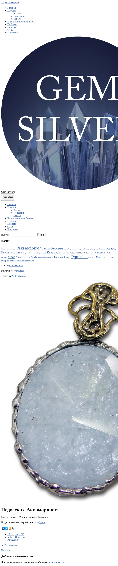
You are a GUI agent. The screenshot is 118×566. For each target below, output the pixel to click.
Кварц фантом (56, 252)
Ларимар (89, 253)
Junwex (4, 249)
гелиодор (13, 260)
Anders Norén (18, 276)
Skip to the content (10, 2)
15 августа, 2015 (15, 534)
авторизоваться (56, 562)
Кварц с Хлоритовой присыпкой (34, 253)
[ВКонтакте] (3, 528)
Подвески (19, 16)
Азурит (14, 249)
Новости (11, 27)
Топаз (67, 257)
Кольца (17, 13)
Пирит (19, 257)
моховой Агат (28, 260)
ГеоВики (12, 24)
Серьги (17, 18)
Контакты (12, 32)
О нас (10, 30)
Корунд (71, 252)
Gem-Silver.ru (16, 265)
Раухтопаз (26, 257)
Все (12, 537)
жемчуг (20, 260)
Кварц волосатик (11, 252)
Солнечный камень (46, 257)
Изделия (11, 10)
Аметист (44, 248)
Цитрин (5, 260)
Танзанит (58, 257)
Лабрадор (80, 252)
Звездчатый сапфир (98, 249)
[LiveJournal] (13, 528)
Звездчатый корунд (84, 249)
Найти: (5, 234)
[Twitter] (6, 528)
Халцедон (91, 257)
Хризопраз (110, 257)
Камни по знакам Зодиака (21, 21)
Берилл (57, 248)
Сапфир (35, 257)
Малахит (4, 257)
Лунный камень (101, 252)
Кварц (111, 248)
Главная (11, 7)
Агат (9, 249)
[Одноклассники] (10, 528)
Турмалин (79, 256)
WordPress (19, 270)
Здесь (42, 522)
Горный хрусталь (69, 249)
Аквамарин (28, 247)
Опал (11, 257)
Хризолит (101, 257)
